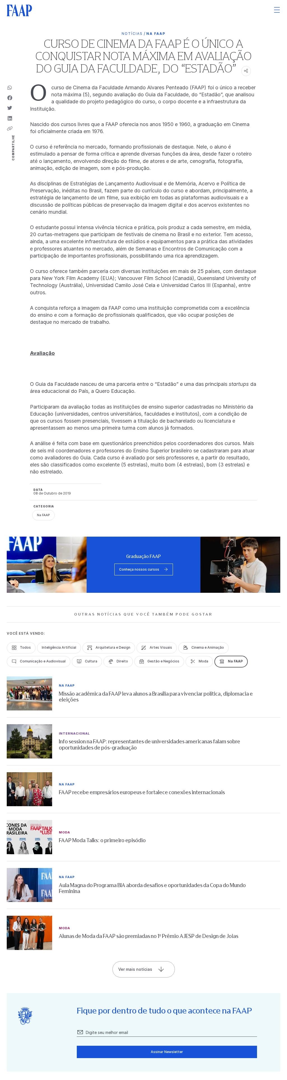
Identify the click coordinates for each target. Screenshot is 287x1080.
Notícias (132, 33)
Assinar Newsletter (167, 1052)
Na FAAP (155, 33)
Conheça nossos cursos (139, 569)
